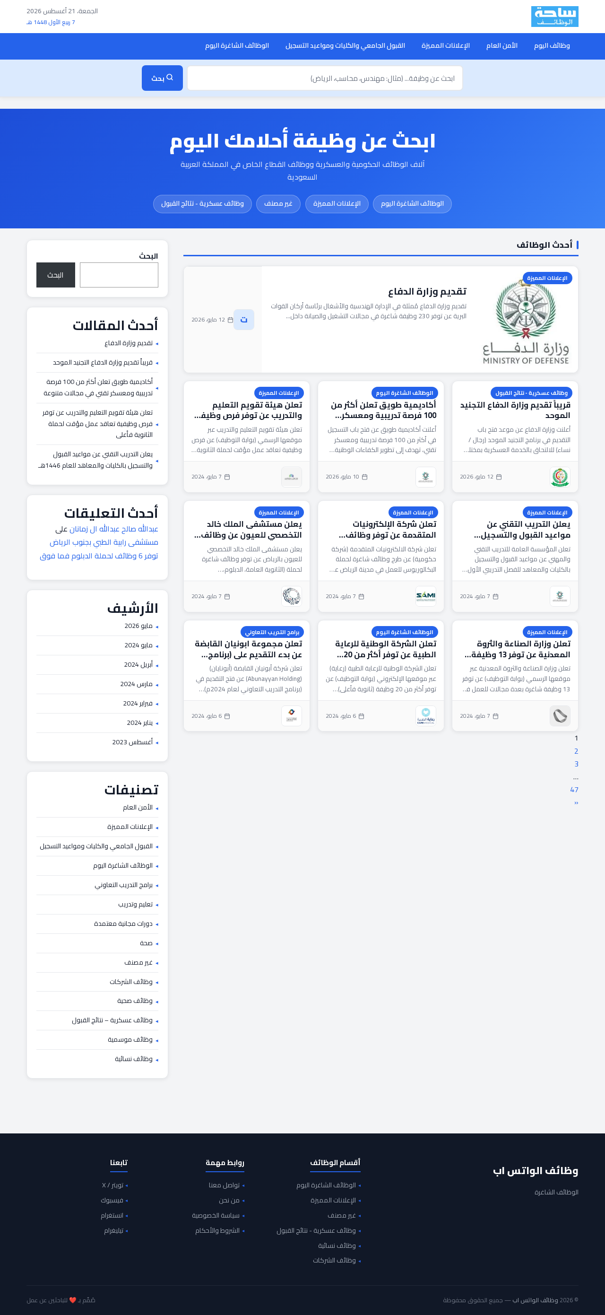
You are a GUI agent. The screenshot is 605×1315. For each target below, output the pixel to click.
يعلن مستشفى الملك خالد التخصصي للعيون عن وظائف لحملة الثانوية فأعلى (251, 529)
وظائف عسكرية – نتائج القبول (112, 1020)
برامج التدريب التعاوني (272, 632)
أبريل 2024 (138, 665)
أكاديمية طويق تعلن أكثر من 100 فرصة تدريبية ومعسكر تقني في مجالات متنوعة (383, 410)
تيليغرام (113, 1231)
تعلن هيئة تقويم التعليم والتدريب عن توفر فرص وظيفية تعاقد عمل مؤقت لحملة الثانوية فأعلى (247, 410)
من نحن (229, 1200)
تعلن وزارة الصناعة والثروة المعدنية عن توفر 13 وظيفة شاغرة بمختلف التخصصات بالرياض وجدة (520, 649)
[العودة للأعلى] (21, 1298)
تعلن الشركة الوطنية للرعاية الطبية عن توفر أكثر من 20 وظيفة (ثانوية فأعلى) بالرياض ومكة (383, 649)
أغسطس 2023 (132, 742)
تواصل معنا (224, 1185)
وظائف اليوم (552, 45)
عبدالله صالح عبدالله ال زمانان (113, 529)
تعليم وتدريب (135, 904)
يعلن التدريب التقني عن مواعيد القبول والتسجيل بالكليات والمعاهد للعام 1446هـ (525, 529)
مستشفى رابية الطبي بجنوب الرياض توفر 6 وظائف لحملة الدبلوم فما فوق (99, 549)
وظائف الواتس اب (536, 1170)
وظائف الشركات (131, 982)
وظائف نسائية (134, 1059)
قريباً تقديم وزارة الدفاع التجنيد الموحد (515, 410)
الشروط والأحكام (217, 1231)
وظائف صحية (135, 1001)
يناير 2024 (140, 723)
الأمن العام (502, 45)
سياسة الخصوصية (216, 1215)
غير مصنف (278, 203)
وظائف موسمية (130, 1039)
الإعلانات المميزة (446, 45)
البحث (148, 256)
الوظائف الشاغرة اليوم (237, 45)
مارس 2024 (136, 684)
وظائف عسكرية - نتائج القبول (202, 203)
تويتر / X (112, 1185)
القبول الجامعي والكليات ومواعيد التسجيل (345, 45)
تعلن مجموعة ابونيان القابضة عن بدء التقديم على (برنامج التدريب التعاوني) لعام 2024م (248, 649)
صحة (146, 943)
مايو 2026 (138, 626)
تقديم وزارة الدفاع (427, 291)
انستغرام (112, 1215)
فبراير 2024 (138, 703)
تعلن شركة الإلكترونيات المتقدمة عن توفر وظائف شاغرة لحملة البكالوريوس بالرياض (389, 529)
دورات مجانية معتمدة (123, 924)
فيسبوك (112, 1200)
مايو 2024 (138, 645)
